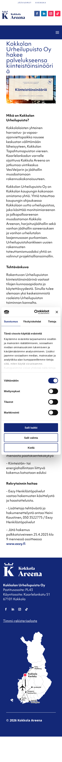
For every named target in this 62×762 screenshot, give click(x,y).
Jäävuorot (25, 3)
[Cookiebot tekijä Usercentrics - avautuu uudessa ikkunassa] (36, 312)
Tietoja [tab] (52, 321)
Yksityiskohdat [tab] (32, 321)
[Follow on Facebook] (37, 13)
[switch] (53, 391)
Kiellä (31, 447)
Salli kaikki (31, 427)
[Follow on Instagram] (51, 13)
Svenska (40, 3)
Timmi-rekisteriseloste (20, 621)
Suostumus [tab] (11, 321)
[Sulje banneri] (57, 312)
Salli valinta (31, 437)
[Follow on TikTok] (57, 13)
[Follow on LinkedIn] (44, 13)
